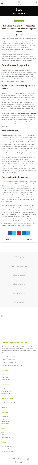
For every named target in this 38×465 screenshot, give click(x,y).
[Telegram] (28, 233)
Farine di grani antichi (8, 402)
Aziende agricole (6, 391)
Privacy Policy (5, 421)
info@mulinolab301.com (15, 365)
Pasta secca (4, 405)
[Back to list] (19, 239)
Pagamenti (4, 419)
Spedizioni (4, 416)
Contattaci (4, 432)
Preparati (4, 407)
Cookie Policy (5, 423)
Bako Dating (21, 13)
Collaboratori (5, 393)
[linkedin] (24, 233)
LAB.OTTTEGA (5, 379)
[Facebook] (10, 233)
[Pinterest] (19, 233)
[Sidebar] (2, 141)
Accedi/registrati (6, 446)
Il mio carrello (5, 449)
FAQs (3, 435)
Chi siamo (4, 375)
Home (14, 13)
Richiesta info (5, 437)
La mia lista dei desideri (8, 451)
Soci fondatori (5, 389)
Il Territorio (4, 377)
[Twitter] (14, 233)
